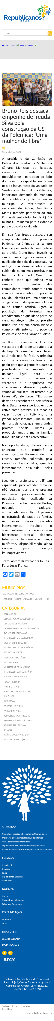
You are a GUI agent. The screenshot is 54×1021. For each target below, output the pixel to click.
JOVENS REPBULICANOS (15, 643)
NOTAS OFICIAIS (11, 687)
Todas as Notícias (27, 45)
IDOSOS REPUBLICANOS (15, 633)
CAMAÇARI (8, 594)
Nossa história (8, 834)
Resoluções (7, 842)
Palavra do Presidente (12, 904)
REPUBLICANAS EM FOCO (16, 677)
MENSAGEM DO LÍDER (15, 658)
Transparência (45, 850)
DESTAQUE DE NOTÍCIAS (15, 624)
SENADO (8, 730)
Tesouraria (25, 842)
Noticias (5, 896)
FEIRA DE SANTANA (24, 594)
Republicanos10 (9, 45)
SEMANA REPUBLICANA (15, 725)
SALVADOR (28, 599)
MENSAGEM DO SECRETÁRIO (18, 638)
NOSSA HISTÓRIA (12, 682)
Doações (6, 869)
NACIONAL (9, 701)
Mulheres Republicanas (34, 846)
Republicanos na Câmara (13, 846)
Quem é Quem (40, 834)
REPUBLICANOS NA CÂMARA (18, 721)
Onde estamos (36, 838)
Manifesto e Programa (12, 838)
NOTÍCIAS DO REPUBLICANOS (18, 691)
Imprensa (6, 920)
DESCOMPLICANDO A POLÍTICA (19, 619)
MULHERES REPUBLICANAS (17, 667)
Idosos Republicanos (30, 850)
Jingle (4, 873)
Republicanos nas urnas (12, 877)
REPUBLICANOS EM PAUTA (17, 716)
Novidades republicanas (13, 900)
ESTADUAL (9, 696)
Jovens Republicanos (11, 850)
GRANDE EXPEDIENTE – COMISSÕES (21, 628)
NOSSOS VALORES (13, 652)
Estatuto (26, 838)
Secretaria (16, 842)
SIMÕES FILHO (42, 599)
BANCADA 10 (10, 614)
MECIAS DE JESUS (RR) (15, 739)
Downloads (7, 881)
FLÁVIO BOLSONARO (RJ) (16, 735)
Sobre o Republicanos (24, 834)
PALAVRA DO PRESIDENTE (16, 706)
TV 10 (4, 923)
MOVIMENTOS (11, 662)
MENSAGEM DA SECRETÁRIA (18, 672)
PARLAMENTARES (12, 711)
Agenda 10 (7, 865)
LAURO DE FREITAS (12, 599)
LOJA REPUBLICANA (11, 939)
